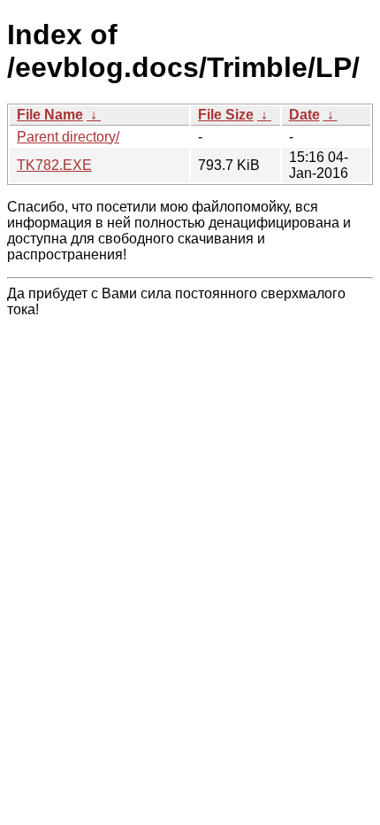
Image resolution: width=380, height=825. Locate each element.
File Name (50, 114)
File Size (226, 114)
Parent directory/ (68, 136)
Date (304, 114)
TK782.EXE (54, 165)
